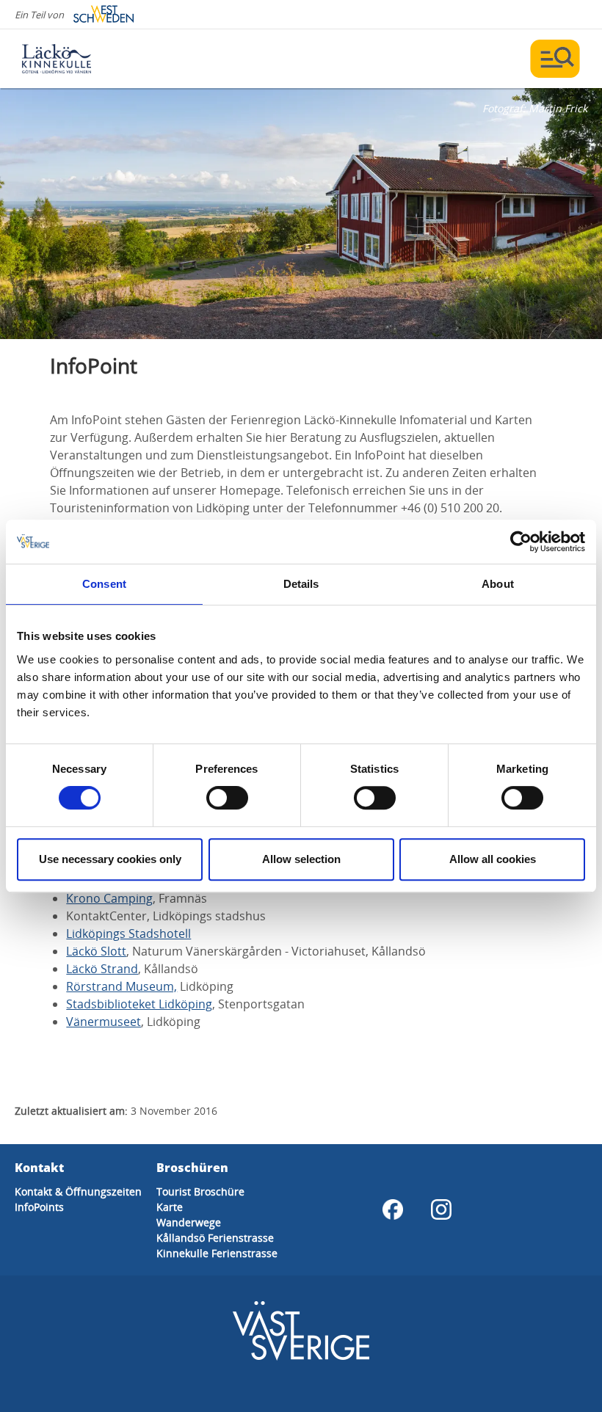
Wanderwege (188, 1222)
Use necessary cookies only (110, 859)
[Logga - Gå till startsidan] (73, 58)
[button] (301, 213)
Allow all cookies (492, 859)
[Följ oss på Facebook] (392, 1209)
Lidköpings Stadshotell (128, 933)
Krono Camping (109, 898)
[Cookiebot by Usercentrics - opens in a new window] (521, 542)
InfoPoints (39, 1207)
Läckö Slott (96, 951)
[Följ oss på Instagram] (441, 1209)
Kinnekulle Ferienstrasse (217, 1253)
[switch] (227, 797)
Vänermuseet (103, 1021)
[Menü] (555, 58)
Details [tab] (301, 584)
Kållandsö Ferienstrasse (215, 1238)
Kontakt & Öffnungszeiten (78, 1191)
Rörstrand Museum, (121, 986)
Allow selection (301, 859)
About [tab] (498, 584)
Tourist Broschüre (200, 1191)
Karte (169, 1207)
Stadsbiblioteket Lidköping (139, 1004)
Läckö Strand (102, 969)
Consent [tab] (104, 584)
